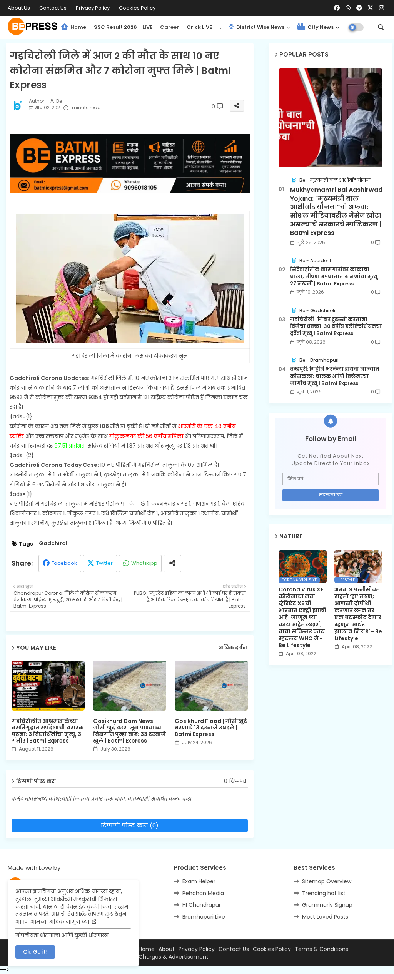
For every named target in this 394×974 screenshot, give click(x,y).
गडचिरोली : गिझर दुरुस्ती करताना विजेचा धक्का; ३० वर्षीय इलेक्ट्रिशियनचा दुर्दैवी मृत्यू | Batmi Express (336, 326)
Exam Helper (198, 881)
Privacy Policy (93, 8)
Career (169, 27)
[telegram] (359, 8)
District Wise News (259, 27)
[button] (381, 27)
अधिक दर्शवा (233, 647)
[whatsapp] (348, 8)
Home (77, 27)
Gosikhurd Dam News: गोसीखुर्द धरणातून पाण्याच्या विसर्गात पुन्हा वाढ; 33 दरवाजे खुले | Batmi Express (129, 731)
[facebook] (337, 8)
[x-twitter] (370, 8)
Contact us (53, 8)
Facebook (64, 563)
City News (320, 27)
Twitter (104, 563)
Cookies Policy (137, 8)
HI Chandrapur (201, 905)
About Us (19, 8)
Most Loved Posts (325, 917)
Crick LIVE (199, 27)
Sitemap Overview (326, 881)
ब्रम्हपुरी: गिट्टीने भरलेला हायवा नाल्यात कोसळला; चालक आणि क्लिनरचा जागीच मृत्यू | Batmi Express (334, 376)
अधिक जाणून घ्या (70, 922)
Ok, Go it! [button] (35, 952)
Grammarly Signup (327, 905)
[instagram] (381, 8)
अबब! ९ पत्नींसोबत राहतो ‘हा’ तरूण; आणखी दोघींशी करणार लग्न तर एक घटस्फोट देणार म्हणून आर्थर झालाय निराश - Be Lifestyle (358, 614)
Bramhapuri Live (203, 917)
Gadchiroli (54, 543)
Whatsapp (144, 563)
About (167, 949)
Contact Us (234, 949)
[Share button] (172, 563)
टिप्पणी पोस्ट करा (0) (130, 825)
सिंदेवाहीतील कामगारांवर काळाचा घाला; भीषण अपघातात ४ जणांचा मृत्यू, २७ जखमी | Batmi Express (334, 276)
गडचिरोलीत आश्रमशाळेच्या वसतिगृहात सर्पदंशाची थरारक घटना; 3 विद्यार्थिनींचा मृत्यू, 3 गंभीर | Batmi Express (48, 731)
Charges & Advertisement (174, 957)
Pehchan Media (203, 893)
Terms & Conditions (321, 949)
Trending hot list (324, 893)
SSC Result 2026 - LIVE (123, 27)
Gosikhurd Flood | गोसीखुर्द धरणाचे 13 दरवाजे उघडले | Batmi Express (211, 728)
